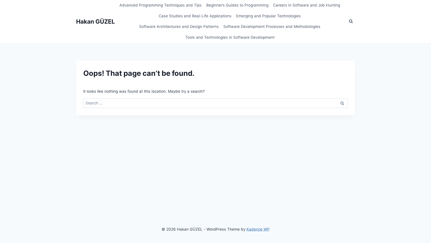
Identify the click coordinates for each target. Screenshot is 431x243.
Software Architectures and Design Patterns (179, 26)
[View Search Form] (351, 21)
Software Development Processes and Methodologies (271, 26)
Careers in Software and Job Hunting (306, 5)
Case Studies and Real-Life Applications (195, 16)
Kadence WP (258, 229)
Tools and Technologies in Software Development (230, 37)
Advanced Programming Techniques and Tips (160, 5)
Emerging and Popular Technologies (268, 16)
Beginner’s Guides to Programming (237, 5)
